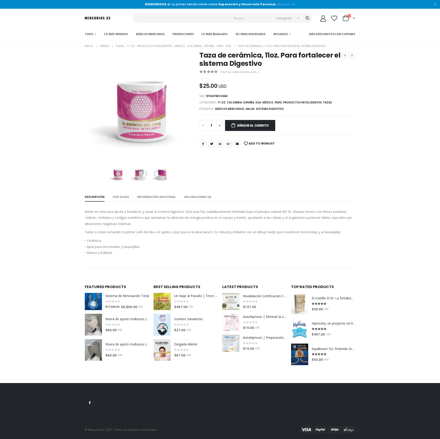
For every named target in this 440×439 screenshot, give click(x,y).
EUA (258, 102)
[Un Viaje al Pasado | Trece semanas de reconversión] (162, 301)
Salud (250, 109)
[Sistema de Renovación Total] (93, 301)
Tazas (327, 102)
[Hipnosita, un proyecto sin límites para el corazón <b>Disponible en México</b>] (299, 329)
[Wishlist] (334, 18)
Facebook (203, 143)
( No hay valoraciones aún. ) (239, 72)
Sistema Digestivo (270, 109)
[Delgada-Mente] (162, 350)
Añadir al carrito (253, 125)
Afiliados (280, 34)
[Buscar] (307, 18)
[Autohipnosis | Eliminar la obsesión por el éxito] (230, 322)
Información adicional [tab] (156, 197)
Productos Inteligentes (302, 102)
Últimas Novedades (250, 34)
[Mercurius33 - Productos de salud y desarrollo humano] (97, 18)
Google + (228, 143)
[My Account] (323, 18)
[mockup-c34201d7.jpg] (140, 106)
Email (237, 143)
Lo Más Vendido (116, 34)
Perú (278, 102)
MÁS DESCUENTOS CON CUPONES (332, 34)
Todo (89, 34)
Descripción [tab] (94, 197)
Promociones (183, 34)
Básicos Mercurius (150, 34)
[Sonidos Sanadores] (162, 324)
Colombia (234, 102)
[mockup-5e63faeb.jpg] (162, 173)
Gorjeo (211, 143)
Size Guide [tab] (121, 197)
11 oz (221, 102)
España (248, 102)
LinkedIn (220, 143)
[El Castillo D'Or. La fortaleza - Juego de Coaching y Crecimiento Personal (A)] (299, 303)
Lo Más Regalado (214, 34)
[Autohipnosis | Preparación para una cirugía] (230, 343)
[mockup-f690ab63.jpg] (140, 173)
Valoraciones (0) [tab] (197, 197)
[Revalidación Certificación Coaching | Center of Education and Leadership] (230, 301)
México (267, 102)
